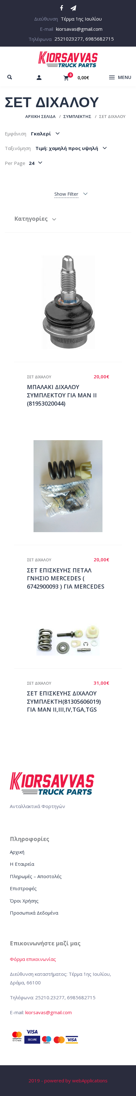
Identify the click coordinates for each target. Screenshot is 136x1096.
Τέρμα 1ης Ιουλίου (81, 19)
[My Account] (39, 77)
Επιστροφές (23, 888)
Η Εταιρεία (22, 864)
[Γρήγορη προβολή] (61, 302)
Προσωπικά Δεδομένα (34, 913)
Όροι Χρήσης (24, 900)
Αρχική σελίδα (40, 116)
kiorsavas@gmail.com (79, 29)
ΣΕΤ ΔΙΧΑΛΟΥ (39, 377)
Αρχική (17, 852)
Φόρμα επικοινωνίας (33, 959)
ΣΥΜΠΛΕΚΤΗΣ (77, 116)
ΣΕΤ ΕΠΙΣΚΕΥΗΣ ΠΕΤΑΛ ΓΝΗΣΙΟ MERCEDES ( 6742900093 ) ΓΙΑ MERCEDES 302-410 (65, 582)
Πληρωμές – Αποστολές (36, 876)
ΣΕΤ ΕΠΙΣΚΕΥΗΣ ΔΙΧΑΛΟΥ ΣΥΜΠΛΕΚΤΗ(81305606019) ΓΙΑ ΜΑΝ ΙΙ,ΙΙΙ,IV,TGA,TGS (64, 701)
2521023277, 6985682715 (84, 39)
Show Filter (66, 194)
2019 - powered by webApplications (68, 1080)
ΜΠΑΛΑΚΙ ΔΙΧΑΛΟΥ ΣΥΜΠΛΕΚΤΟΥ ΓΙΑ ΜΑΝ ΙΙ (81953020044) (62, 395)
